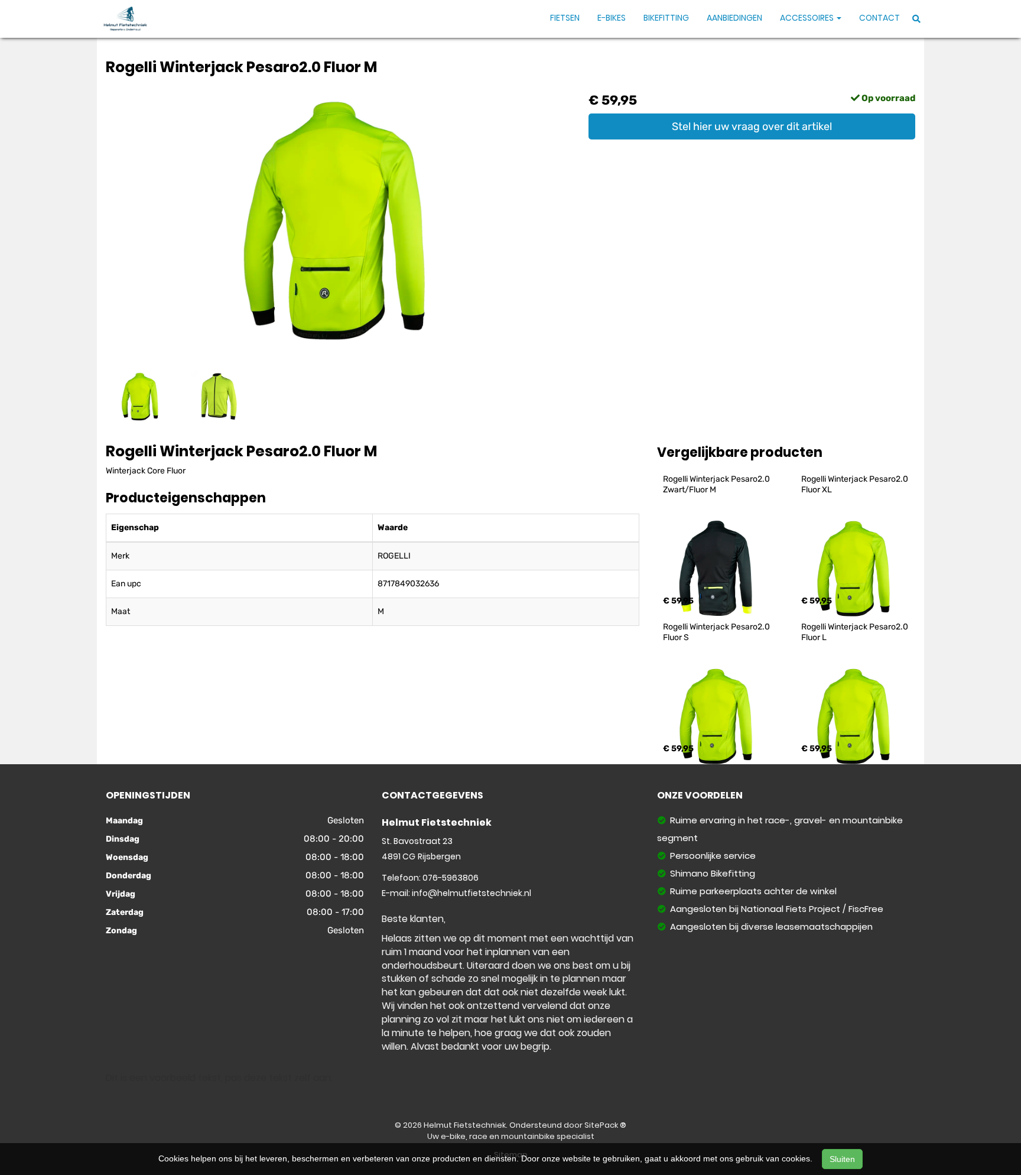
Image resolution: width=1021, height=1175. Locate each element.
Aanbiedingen (734, 18)
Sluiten (842, 1159)
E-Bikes (611, 18)
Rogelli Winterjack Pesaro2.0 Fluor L (855, 632)
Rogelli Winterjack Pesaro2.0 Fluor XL (855, 484)
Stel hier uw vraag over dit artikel (752, 126)
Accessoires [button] (807, 18)
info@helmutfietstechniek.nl (471, 893)
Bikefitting (666, 18)
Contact (879, 18)
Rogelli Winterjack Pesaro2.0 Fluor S (717, 632)
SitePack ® (605, 1125)
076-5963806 (450, 878)
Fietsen (565, 18)
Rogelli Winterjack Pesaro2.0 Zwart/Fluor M (717, 484)
